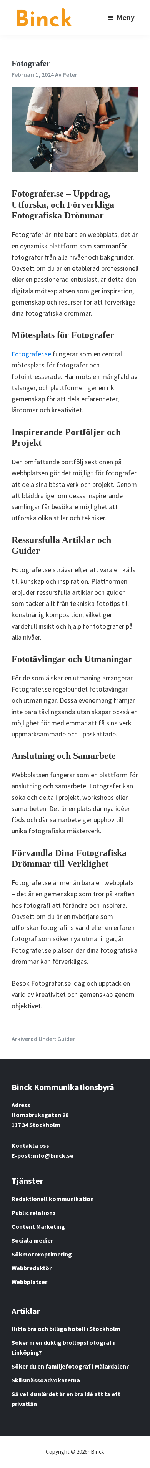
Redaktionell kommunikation (53, 1199)
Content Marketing (38, 1226)
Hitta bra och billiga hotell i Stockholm (66, 1328)
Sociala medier (32, 1240)
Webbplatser (29, 1282)
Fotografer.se (31, 353)
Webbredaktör (32, 1268)
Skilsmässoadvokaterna (46, 1380)
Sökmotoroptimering (42, 1254)
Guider (66, 1039)
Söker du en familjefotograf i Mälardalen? (70, 1366)
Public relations (34, 1212)
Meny (126, 17)
